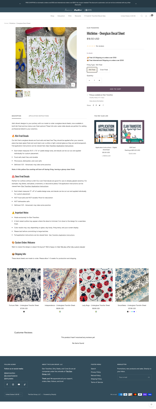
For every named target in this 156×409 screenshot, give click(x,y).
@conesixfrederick (10, 376)
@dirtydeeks (8, 379)
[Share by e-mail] (103, 105)
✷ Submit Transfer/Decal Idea (94, 16)
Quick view (132, 153)
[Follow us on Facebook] (7, 384)
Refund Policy (96, 375)
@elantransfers (9, 373)
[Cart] (151, 16)
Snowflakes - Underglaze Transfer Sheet (132, 305)
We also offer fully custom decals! (73, 247)
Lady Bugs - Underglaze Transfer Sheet (96, 305)
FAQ (69, 16)
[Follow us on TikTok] (25, 384)
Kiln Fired (92, 70)
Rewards (78, 16)
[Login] (146, 16)
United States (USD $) (128, 16)
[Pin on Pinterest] (96, 105)
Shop (52, 16)
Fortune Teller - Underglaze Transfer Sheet (24, 305)
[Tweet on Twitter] (99, 105)
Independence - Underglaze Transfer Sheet (60, 305)
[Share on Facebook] (93, 105)
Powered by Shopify (50, 394)
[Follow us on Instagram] (13, 384)
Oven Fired (104, 70)
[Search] (142, 16)
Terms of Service (97, 382)
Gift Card (132, 147)
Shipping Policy (96, 379)
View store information (96, 101)
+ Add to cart (106, 156)
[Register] (149, 377)
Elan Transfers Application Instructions (59, 146)
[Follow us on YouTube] (19, 384)
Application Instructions (39, 116)
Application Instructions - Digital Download (106, 149)
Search (93, 369)
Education (61, 16)
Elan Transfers (93, 28)
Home (6, 23)
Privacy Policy (96, 372)
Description (16, 116)
